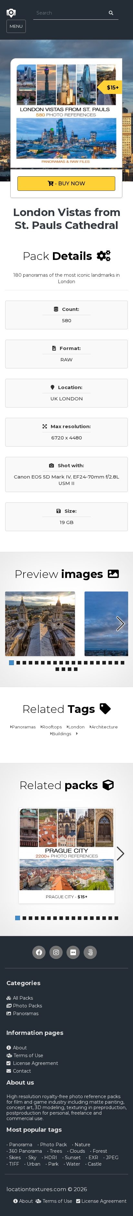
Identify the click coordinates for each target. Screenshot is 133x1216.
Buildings (61, 733)
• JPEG (110, 1157)
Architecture (104, 726)
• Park (52, 1164)
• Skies (13, 1157)
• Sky (31, 1157)
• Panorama (19, 1145)
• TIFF (12, 1164)
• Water (72, 1164)
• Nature (81, 1145)
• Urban (32, 1164)
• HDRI (49, 1157)
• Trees (54, 1151)
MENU (16, 26)
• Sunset (71, 1157)
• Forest (98, 1151)
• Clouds (76, 1151)
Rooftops (52, 726)
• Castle (93, 1164)
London (76, 726)
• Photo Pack (52, 1145)
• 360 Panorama (24, 1151)
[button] (11, 662)
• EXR (92, 1157)
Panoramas (24, 726)
